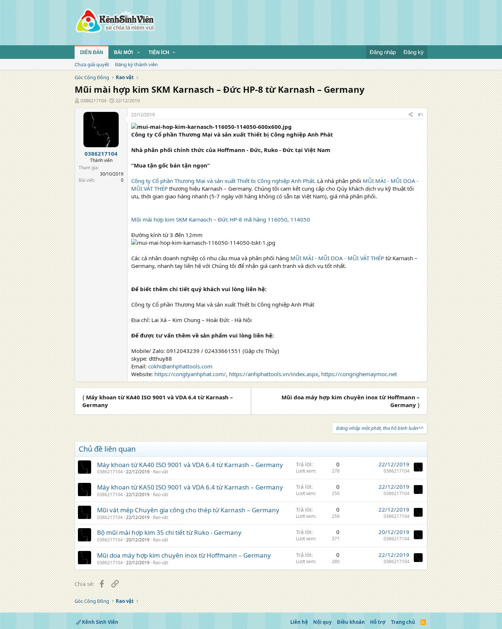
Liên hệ (299, 622)
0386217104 (93, 100)
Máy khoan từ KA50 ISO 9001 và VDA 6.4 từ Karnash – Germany (190, 487)
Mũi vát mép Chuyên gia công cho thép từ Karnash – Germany (188, 510)
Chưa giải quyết (92, 64)
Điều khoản (351, 622)
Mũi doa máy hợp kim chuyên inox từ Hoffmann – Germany (184, 555)
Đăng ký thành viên (136, 64)
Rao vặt (160, 472)
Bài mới (123, 52)
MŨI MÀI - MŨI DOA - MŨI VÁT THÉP (337, 258)
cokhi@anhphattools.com (180, 366)
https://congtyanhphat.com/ (190, 374)
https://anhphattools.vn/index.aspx (273, 374)
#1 (420, 115)
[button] (138, 52)
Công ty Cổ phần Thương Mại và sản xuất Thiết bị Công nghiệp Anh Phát (222, 180)
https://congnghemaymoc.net (359, 374)
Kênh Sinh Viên (99, 622)
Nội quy (322, 622)
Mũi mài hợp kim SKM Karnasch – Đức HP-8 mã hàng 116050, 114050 (220, 219)
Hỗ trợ (378, 622)
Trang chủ (403, 622)
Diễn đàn (91, 52)
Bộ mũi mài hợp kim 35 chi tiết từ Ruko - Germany (169, 532)
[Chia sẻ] (410, 115)
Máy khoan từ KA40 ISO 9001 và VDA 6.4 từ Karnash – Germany (190, 464)
